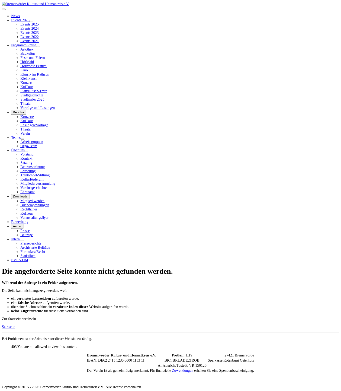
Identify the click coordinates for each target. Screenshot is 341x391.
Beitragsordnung (32, 167)
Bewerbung (19, 222)
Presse (25, 231)
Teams (16, 138)
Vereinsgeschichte (33, 188)
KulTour (26, 87)
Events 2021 (29, 41)
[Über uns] (26, 151)
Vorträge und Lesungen (37, 108)
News (15, 16)
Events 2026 (20, 20)
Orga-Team (28, 146)
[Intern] (21, 240)
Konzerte (27, 117)
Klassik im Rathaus (34, 74)
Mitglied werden (32, 201)
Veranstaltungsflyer (34, 217)
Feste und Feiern (32, 58)
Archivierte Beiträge (35, 247)
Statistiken (27, 256)
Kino (24, 70)
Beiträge (26, 235)
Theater (26, 103)
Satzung (26, 163)
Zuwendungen (183, 370)
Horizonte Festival (33, 66)
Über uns (18, 150)
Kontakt (26, 158)
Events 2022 (29, 37)
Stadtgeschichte (31, 95)
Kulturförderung (32, 179)
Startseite (8, 327)
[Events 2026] (31, 21)
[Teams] (22, 139)
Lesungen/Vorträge (34, 125)
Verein (25, 133)
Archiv (17, 226)
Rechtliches (28, 209)
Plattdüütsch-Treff (33, 91)
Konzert (26, 83)
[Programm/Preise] (38, 46)
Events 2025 (29, 24)
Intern (15, 239)
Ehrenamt (27, 192)
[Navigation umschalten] (4, 9)
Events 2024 (29, 28)
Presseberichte (30, 243)
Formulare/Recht (32, 252)
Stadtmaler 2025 (32, 99)
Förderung (28, 171)
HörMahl (27, 62)
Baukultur (27, 53)
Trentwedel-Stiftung (35, 175)
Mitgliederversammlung (37, 183)
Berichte (18, 112)
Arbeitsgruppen (31, 142)
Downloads (20, 196)
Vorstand (26, 154)
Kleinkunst (28, 78)
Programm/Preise (23, 45)
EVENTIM (19, 260)
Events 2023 (29, 33)
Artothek (26, 49)
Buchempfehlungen (34, 205)
